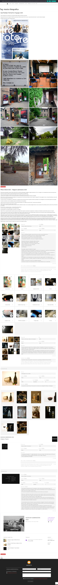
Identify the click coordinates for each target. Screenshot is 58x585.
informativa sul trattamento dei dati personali (40, 578)
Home (10, 3)
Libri (32, 3)
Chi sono (13, 3)
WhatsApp (29, 3)
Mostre (26, 3)
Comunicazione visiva (21, 3)
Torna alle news (3, 186)
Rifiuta (50, 1)
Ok (47, 1)
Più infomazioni (54, 1)
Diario (36, 3)
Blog (34, 3)
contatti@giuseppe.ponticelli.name (12, 572)
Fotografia (16, 3)
